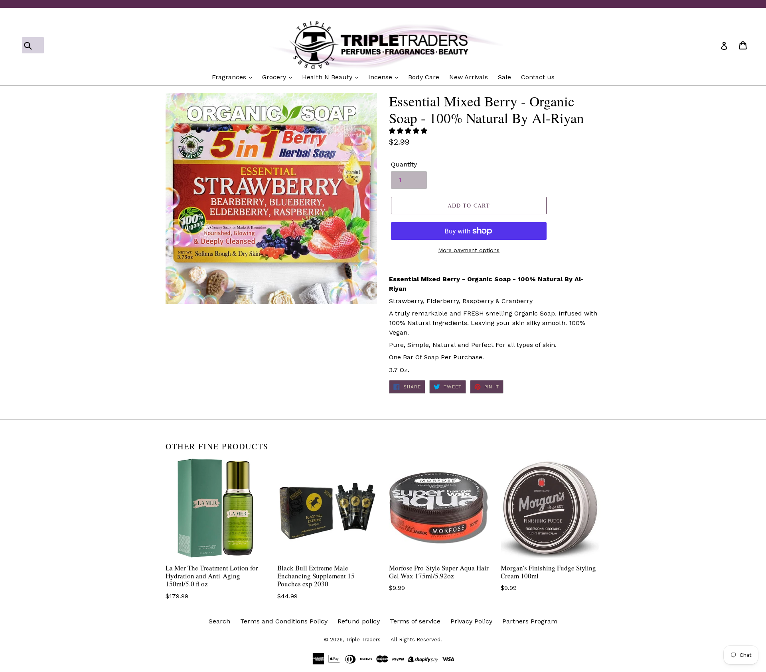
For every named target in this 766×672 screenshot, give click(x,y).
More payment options (468, 250)
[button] (409, 131)
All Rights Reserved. (416, 640)
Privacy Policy (471, 621)
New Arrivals (468, 77)
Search (219, 621)
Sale (504, 77)
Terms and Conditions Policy (284, 621)
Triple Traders (363, 640)
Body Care (423, 77)
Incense (381, 77)
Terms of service (415, 621)
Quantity (404, 164)
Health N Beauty (328, 77)
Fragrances (230, 77)
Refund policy (359, 621)
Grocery (275, 77)
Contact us (538, 77)
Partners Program (529, 621)
